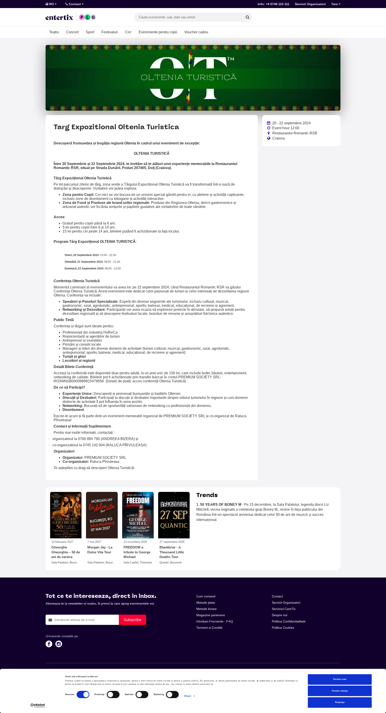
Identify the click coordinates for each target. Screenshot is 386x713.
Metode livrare (206, 609)
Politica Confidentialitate (289, 621)
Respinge (340, 702)
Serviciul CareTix (284, 609)
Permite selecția (340, 691)
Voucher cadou (196, 32)
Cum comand (205, 596)
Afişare (187, 696)
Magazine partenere (210, 615)
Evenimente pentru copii (158, 32)
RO (51, 4)
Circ (128, 32)
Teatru (54, 32)
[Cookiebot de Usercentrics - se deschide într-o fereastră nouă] (37, 705)
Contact (75, 4)
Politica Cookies (283, 628)
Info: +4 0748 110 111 (273, 4)
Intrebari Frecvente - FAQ (214, 621)
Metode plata (205, 603)
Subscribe (132, 619)
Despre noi (279, 615)
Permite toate (339, 679)
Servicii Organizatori (310, 4)
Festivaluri (109, 32)
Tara (335, 4)
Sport (90, 32)
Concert (72, 32)
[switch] (113, 694)
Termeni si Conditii (209, 628)
